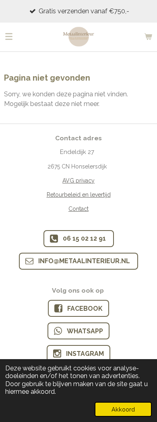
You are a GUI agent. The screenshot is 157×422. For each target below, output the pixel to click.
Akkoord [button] (123, 409)
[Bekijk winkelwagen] (148, 37)
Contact (78, 209)
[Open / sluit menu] (9, 37)
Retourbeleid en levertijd (79, 194)
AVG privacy (78, 180)
